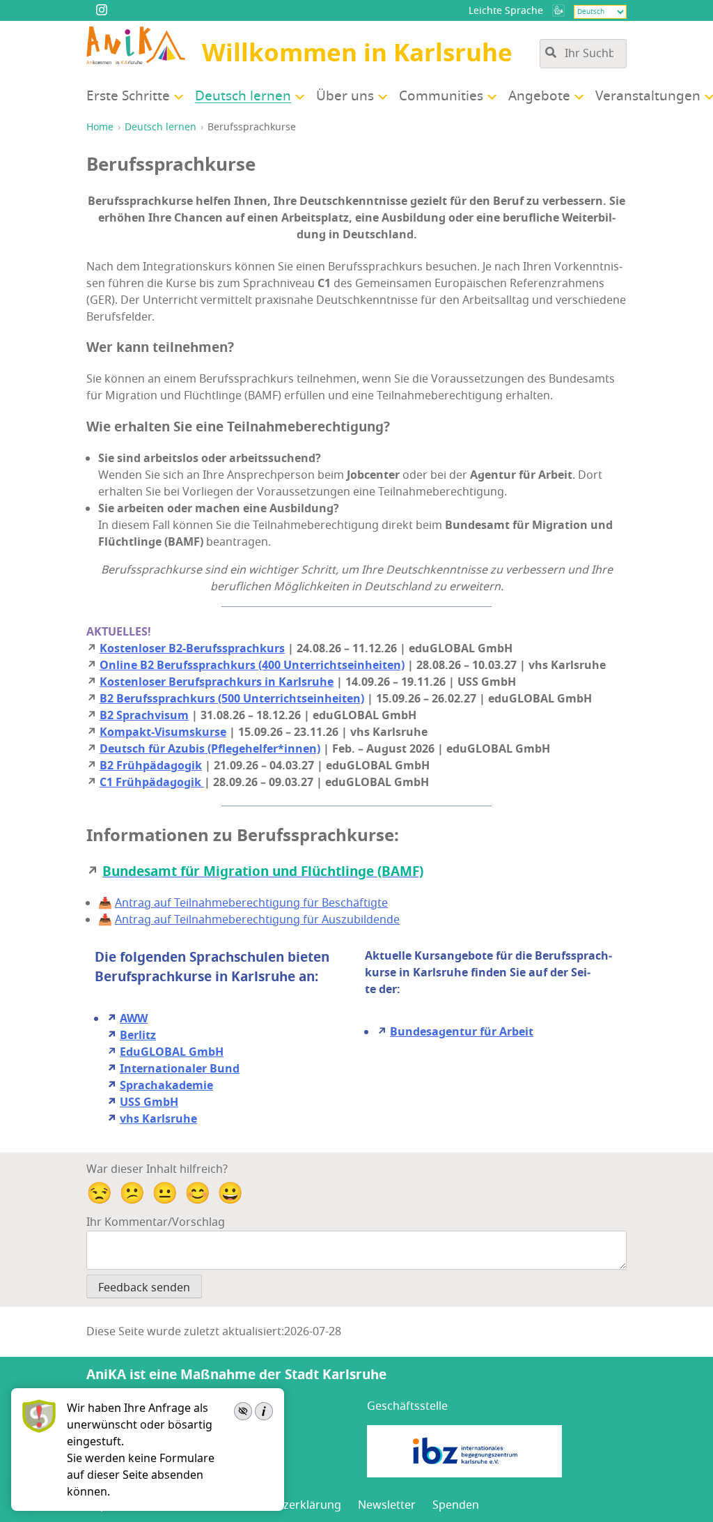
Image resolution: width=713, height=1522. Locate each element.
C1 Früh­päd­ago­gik (152, 782)
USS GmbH (149, 1102)
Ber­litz (138, 1035)
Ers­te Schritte (128, 96)
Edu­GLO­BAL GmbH (172, 1052)
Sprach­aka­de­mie (166, 1085)
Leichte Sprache (506, 10)
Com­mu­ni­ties (441, 96)
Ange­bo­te (539, 96)
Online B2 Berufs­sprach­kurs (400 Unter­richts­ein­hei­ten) (252, 665)
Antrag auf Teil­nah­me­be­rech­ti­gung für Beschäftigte (251, 903)
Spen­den (455, 1505)
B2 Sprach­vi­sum (144, 715)
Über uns (345, 96)
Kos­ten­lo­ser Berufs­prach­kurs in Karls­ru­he (217, 682)
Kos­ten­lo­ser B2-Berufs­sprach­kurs (192, 648)
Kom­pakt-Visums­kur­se (163, 732)
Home (99, 127)
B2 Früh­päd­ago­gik (151, 766)
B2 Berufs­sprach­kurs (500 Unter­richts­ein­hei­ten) (232, 699)
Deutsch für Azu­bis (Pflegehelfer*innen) (210, 749)
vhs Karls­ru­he (158, 1119)
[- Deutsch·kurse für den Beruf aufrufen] (558, 10)
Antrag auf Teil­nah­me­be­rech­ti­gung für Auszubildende (257, 920)
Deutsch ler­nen (243, 96)
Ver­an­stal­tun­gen (647, 96)
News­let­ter (387, 1505)
